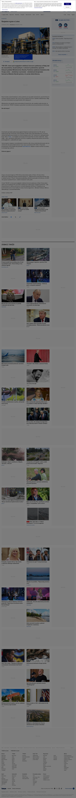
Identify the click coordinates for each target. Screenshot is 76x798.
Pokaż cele (67, 7)
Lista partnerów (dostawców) (38, 7)
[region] (38, 5)
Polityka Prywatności (5, 9)
